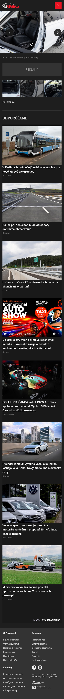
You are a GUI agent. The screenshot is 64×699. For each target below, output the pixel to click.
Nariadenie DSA (10, 660)
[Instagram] (40, 667)
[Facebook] (34, 667)
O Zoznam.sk (9, 633)
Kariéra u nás (9, 652)
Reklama (36, 633)
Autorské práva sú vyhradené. (45, 676)
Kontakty (7, 667)
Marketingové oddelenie (14, 686)
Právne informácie (11, 639)
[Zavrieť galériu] (58, 5)
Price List (36, 656)
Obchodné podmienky (42, 648)
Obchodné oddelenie (12, 678)
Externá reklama (39, 643)
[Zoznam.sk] (38, 683)
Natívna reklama (39, 660)
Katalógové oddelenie (13, 682)
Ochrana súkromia (11, 643)
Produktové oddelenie (13, 674)
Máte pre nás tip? (10, 690)
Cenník (35, 652)
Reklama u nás (38, 639)
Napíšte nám (8, 656)
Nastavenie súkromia (12, 648)
